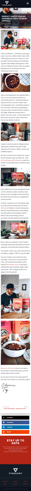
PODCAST (15, 483)
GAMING (15, 481)
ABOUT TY (25, 483)
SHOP (25, 481)
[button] (27, 3)
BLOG (5, 483)
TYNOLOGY (5, 481)
